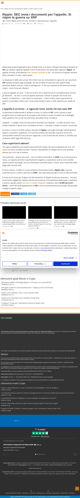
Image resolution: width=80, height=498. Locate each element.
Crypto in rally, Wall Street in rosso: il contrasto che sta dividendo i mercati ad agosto (29, 388)
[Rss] (31, 491)
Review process (41, 493)
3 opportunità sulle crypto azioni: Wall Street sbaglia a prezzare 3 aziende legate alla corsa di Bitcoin (14, 222)
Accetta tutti (65, 264)
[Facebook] (33, 491)
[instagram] (44, 491)
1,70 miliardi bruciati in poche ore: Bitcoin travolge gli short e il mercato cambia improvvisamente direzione (37, 393)
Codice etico (25, 493)
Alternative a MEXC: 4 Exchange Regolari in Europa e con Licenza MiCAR (26, 282)
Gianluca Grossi (8, 23)
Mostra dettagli (69, 258)
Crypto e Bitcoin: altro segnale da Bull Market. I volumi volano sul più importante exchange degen (65, 222)
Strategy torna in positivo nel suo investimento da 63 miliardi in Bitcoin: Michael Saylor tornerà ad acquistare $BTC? (39, 223)
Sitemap (48, 493)
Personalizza (39, 264)
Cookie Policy (64, 493)
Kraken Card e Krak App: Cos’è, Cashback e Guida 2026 (20, 298)
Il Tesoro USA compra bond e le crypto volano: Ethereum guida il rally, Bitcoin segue (29, 403)
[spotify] (46, 491)
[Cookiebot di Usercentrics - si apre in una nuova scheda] (69, 233)
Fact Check (33, 493)
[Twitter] (35, 491)
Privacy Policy (47, 250)
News (30, 23)
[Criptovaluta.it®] (40, 2)
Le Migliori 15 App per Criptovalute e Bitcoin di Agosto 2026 (22, 303)
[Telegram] (49, 491)
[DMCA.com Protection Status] (40, 482)
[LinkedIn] (40, 491)
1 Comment (39, 23)
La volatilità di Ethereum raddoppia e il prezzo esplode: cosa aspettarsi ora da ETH (28, 398)
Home (2, 8)
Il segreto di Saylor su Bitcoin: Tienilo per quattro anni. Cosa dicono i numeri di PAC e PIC (31, 408)
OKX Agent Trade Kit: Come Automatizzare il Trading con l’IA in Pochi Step (27, 288)
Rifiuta (14, 264)
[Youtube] (42, 491)
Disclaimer (72, 493)
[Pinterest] (37, 491)
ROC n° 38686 (21, 473)
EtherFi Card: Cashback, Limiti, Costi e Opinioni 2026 (19, 293)
